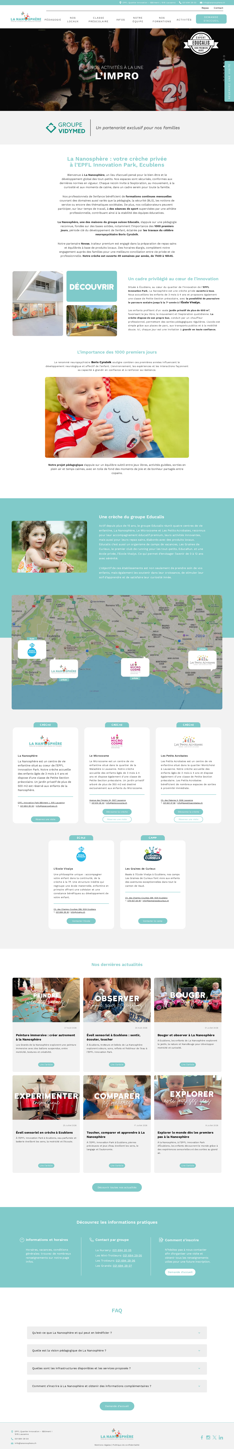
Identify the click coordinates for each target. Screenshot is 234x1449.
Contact (218, 7)
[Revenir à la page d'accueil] (117, 1433)
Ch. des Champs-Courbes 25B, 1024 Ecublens (75, 909)
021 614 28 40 (98, 803)
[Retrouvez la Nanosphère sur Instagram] (208, 1437)
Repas (205, 7)
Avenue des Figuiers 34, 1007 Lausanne (107, 800)
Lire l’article (47, 1065)
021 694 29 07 (122, 1265)
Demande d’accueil (211, 19)
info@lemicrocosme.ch (116, 803)
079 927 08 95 (134, 901)
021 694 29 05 (132, 1255)
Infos (120, 19)
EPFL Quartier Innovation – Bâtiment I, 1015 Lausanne (149, 3)
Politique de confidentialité (126, 1445)
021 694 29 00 (189, 3)
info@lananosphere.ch (214, 3)
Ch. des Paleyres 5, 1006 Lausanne (177, 800)
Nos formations (162, 19)
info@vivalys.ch (78, 912)
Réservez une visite (45, 819)
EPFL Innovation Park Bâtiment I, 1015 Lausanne (41, 803)
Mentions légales (103, 1445)
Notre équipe (138, 19)
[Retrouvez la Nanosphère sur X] (214, 1437)
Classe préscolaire (99, 19)
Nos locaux (73, 19)
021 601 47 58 (169, 803)
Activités (184, 19)
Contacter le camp (152, 921)
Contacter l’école (81, 921)
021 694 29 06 (125, 1260)
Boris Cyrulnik (101, 362)
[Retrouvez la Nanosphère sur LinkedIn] (221, 1437)
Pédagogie (53, 19)
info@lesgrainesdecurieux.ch (156, 901)
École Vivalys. (191, 302)
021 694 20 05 (122, 1250)
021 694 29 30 (62, 912)
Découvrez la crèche (117, 812)
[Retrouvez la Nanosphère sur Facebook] (202, 1437)
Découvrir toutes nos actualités (117, 1187)
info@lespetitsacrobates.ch (190, 803)
